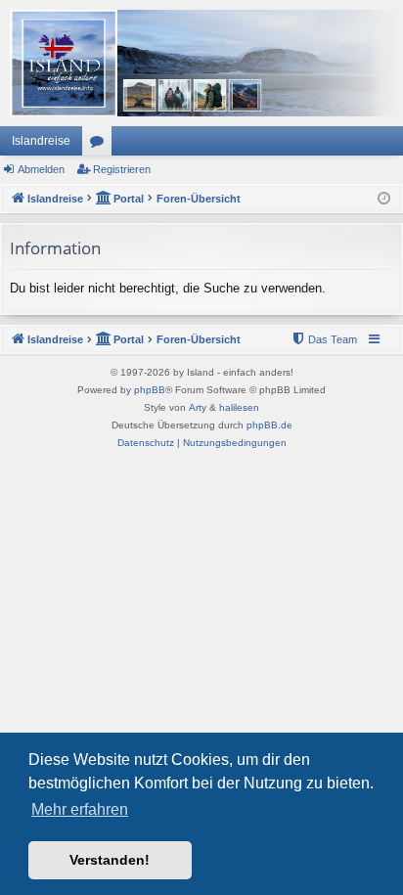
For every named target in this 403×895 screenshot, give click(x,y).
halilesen (239, 407)
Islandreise (41, 141)
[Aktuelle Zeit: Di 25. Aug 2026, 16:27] (384, 199)
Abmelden (41, 169)
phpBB (149, 389)
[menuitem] (324, 339)
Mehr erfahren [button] (79, 809)
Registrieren (122, 169)
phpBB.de (269, 425)
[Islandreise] (201, 63)
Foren (101, 145)
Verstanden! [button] (109, 860)
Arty (197, 407)
